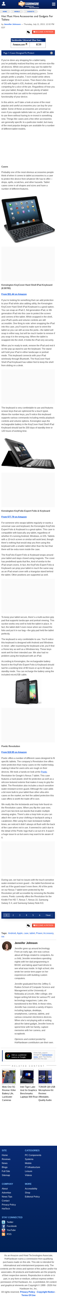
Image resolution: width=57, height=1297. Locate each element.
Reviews (6, 1159)
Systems (29, 1159)
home (5, 11)
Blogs (4, 1167)
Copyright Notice (46, 1292)
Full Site (6, 1171)
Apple (20, 933)
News (4, 1163)
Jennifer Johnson (26, 943)
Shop (27, 1192)
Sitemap (6, 1175)
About (5, 1188)
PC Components (33, 1155)
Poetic (44, 772)
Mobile (17, 11)
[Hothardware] (28, 4)
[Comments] (28, 32)
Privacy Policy (9, 1205)
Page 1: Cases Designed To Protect (18, 53)
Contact (5, 1201)
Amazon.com (19, 44)
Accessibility (31, 1188)
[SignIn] (5, 3)
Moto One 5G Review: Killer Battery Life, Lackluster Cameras (9, 1093)
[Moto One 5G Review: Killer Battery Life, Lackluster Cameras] (8, 1076)
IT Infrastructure (32, 1167)
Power (39, 933)
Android (12, 933)
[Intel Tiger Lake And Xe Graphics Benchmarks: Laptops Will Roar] (26, 1076)
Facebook (12, 1226)
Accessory (48, 933)
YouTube (11, 1230)
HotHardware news (43, 1056)
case (26, 933)
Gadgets (30, 11)
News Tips (7, 1196)
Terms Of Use (28, 1295)
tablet (32, 933)
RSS (9, 1234)
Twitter (10, 1222)
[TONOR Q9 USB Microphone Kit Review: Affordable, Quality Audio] (45, 1076)
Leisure (28, 1171)
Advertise (6, 1192)
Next (48, 915)
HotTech (6, 1209)
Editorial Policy (32, 1196)
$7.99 (38, 44)
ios (2, 936)
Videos (28, 1175)
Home (5, 1155)
